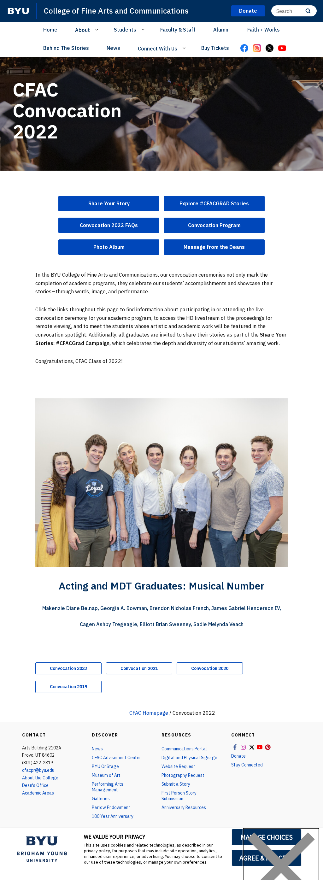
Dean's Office (35, 785)
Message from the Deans (214, 247)
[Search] (308, 10)
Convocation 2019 (68, 686)
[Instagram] (256, 48)
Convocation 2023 (68, 668)
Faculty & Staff (178, 29)
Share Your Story (109, 203)
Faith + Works (263, 29)
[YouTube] (282, 48)
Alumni (221, 29)
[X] (269, 48)
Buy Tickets (215, 48)
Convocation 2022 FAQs (109, 225)
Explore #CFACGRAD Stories (214, 203)
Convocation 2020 (209, 668)
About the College (40, 778)
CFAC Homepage (148, 713)
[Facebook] (244, 48)
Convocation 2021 (139, 668)
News (113, 48)
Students (125, 29)
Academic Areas (38, 793)
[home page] (18, 11)
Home (50, 29)
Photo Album (109, 247)
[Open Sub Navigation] (97, 30)
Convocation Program (214, 225)
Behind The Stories (66, 48)
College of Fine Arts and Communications (116, 11)
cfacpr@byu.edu (38, 770)
